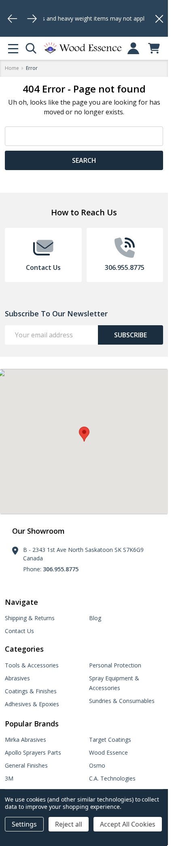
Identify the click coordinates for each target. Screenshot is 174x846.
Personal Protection (115, 665)
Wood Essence (108, 752)
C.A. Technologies (112, 778)
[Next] (32, 19)
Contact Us (19, 631)
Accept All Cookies (127, 824)
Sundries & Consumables (122, 701)
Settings (24, 824)
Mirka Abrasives (25, 739)
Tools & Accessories (32, 665)
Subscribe (130, 334)
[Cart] (154, 48)
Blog (95, 618)
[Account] (133, 48)
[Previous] (12, 19)
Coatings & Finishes (31, 691)
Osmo (97, 765)
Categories (24, 649)
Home (12, 68)
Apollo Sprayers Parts (33, 752)
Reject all (68, 824)
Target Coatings (110, 739)
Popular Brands (32, 723)
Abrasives (17, 678)
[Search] (31, 48)
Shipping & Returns (30, 618)
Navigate (21, 602)
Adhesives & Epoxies (32, 704)
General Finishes (26, 765)
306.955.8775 (61, 569)
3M (9, 778)
